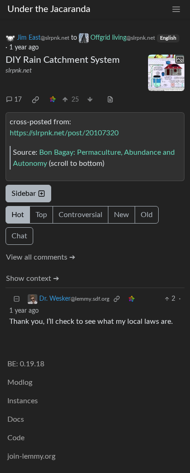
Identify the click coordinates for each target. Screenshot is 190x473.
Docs (15, 419)
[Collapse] (16, 299)
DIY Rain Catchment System (63, 60)
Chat (19, 236)
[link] (35, 100)
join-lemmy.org (31, 456)
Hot (18, 214)
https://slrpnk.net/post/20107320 (64, 133)
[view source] (110, 100)
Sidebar (24, 193)
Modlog (19, 382)
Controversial (80, 214)
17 (18, 100)
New (121, 214)
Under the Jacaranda (48, 9)
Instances (22, 401)
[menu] (176, 9)
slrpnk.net (19, 70)
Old (147, 214)
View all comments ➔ (40, 257)
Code (15, 438)
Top (41, 214)
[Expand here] (166, 73)
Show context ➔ (32, 278)
